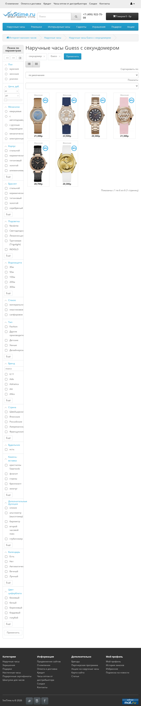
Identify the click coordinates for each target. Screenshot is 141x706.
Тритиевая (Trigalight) (15, 242)
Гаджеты (81, 26)
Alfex (12, 394)
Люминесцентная (17, 235)
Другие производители (17, 333)
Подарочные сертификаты (17, 676)
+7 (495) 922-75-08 (93, 16)
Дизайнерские (17, 350)
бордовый (15, 612)
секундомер (35, 56)
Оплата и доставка (31, 3)
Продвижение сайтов (49, 661)
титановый (16, 160)
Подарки (116, 26)
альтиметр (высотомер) (16, 514)
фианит (14, 473)
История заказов (115, 665)
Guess (54, 56)
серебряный (16, 208)
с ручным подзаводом (16, 126)
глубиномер (16, 538)
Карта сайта (77, 672)
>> (13, 57)
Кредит (47, 3)
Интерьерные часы (59, 26)
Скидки (93, 3)
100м (12, 277)
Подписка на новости (117, 672)
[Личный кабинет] (132, 3)
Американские (17, 426)
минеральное (17, 304)
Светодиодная (17, 230)
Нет (12, 561)
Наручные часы (16, 26)
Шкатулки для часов (13, 679)
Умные (13, 345)
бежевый (14, 597)
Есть (12, 556)
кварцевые (15, 111)
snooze (13, 507)
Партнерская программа (84, 665)
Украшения (98, 26)
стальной (15, 150)
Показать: (133, 79)
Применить (13, 632)
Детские (14, 340)
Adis (12, 379)
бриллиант (15, 483)
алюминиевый (17, 170)
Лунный (14, 576)
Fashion (13, 326)
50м (12, 272)
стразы (13, 478)
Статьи (75, 676)
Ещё (8, 176)
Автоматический (17, 566)
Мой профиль (113, 661)
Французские (17, 431)
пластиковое (16, 309)
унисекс (14, 78)
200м (12, 282)
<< (7, 57)
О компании (12, 3)
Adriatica (14, 384)
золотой (14, 165)
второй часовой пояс (14, 530)
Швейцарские (17, 411)
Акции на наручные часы (85, 668)
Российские (16, 421)
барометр (15, 521)
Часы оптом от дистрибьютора (70, 3)
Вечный (14, 571)
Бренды (75, 661)
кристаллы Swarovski (15, 466)
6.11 (12, 374)
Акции (130, 26)
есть (12, 449)
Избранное (112, 668)
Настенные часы (12, 672)
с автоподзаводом (17, 118)
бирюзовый (16, 607)
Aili (11, 389)
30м (12, 267)
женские (14, 73)
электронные (17, 138)
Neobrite (14, 225)
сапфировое (16, 314)
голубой (14, 617)
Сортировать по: (129, 69)
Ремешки (36, 26)
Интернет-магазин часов (22, 37)
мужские (14, 68)
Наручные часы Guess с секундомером (90, 37)
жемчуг (13, 488)
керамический (17, 155)
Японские (15, 416)
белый (13, 602)
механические (17, 133)
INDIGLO (14, 249)
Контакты (105, 3)
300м (12, 286)
